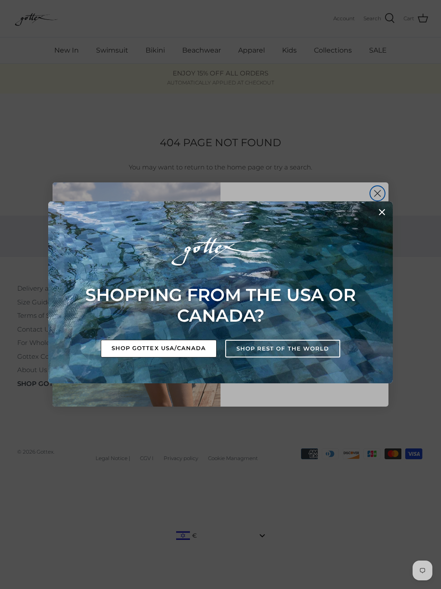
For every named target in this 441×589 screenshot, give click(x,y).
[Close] (382, 212)
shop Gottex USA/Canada (159, 348)
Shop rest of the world (282, 348)
